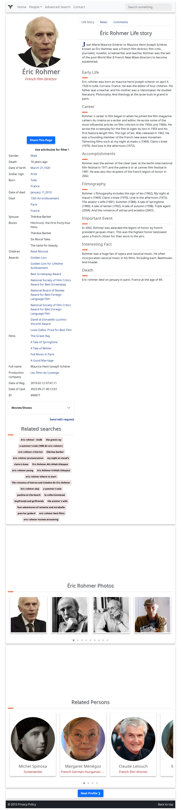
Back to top (165, 804)
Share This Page (41, 140)
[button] (73, 640)
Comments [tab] (120, 22)
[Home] (10, 7)
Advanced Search (58, 7)
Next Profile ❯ (90, 793)
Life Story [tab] (87, 22)
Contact (79, 7)
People (34, 7)
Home (21, 7)
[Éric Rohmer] (41, 41)
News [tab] (103, 22)
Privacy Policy (27, 804)
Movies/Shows (21, 408)
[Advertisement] (41, 109)
